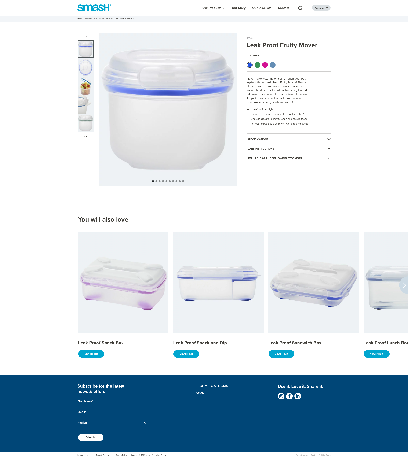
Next (85, 136)
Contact (283, 8)
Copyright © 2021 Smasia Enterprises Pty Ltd (148, 455)
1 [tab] (153, 181)
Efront (328, 455)
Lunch (95, 19)
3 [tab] (160, 181)
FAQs (199, 392)
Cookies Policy (121, 455)
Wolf (313, 455)
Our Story (239, 8)
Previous (85, 36)
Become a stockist (212, 386)
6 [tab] (170, 181)
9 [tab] (180, 181)
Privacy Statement (84, 455)
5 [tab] (166, 181)
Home (79, 19)
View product (91, 353)
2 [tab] (156, 181)
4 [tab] (163, 181)
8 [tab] (176, 181)
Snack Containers (106, 19)
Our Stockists (261, 8)
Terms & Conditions (103, 455)
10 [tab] (183, 181)
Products (87, 19)
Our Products (211, 8)
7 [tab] (173, 181)
